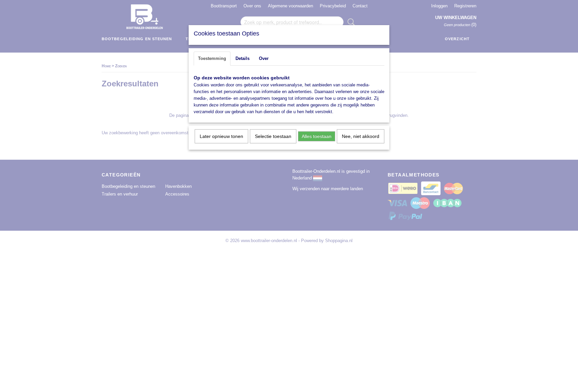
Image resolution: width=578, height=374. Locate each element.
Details (242, 58)
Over (264, 58)
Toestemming (212, 58)
